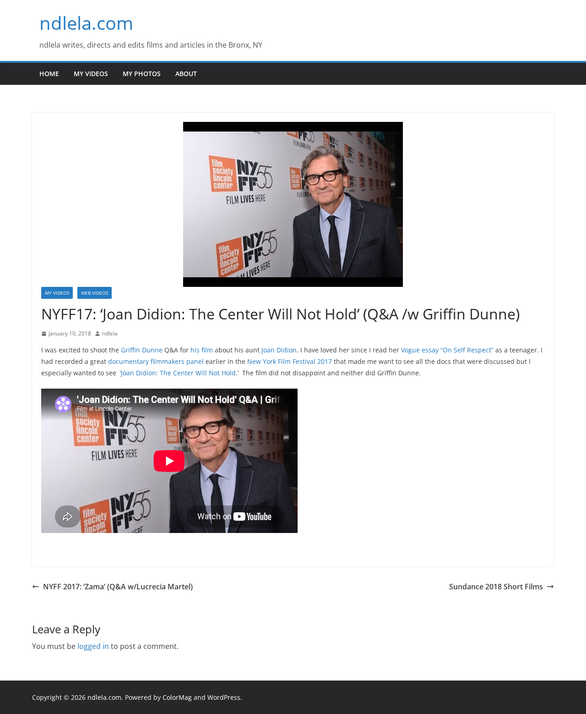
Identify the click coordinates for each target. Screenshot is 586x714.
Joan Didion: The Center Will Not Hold (178, 372)
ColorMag (177, 697)
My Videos (91, 73)
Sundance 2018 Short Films (496, 587)
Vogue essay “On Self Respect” (447, 350)
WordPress (223, 697)
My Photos (142, 73)
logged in (93, 646)
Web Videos (94, 293)
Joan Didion (279, 350)
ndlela (110, 333)
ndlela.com (86, 22)
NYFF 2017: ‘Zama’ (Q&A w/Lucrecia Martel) (118, 587)
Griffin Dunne (142, 350)
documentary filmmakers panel (156, 361)
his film (201, 350)
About (186, 73)
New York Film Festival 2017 (289, 361)
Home (49, 73)
